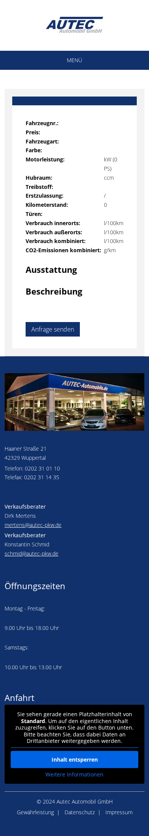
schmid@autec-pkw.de (31, 553)
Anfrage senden (52, 329)
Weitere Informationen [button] (74, 774)
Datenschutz (80, 812)
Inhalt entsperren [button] (75, 759)
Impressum (119, 812)
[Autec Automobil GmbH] (74, 30)
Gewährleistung (35, 812)
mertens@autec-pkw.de (33, 524)
